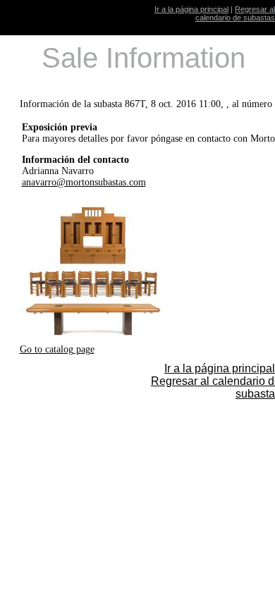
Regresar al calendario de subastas (235, 13)
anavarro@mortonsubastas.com (84, 182)
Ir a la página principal (191, 9)
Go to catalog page (57, 349)
